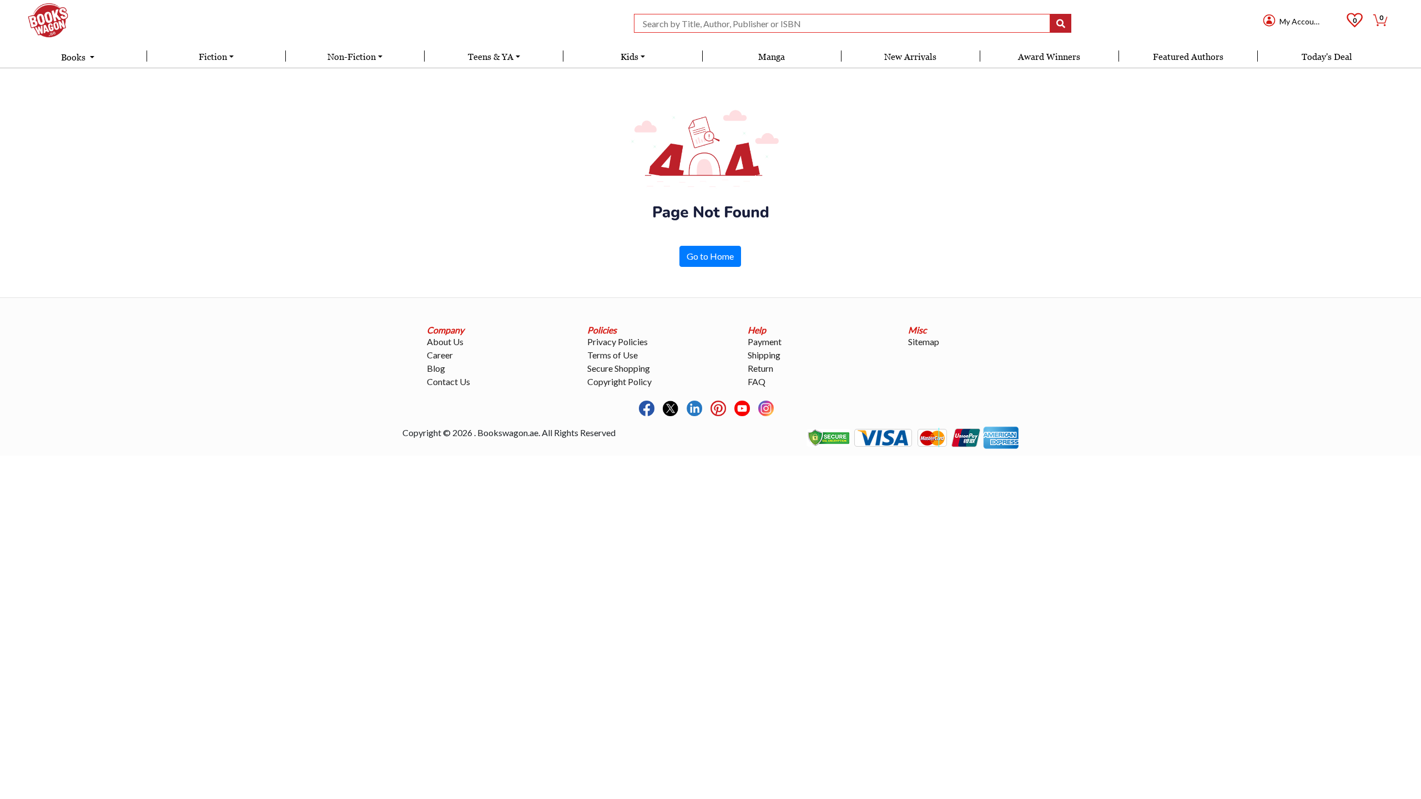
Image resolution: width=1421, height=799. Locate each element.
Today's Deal (1327, 57)
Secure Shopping (618, 368)
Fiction (213, 57)
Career (440, 355)
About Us (445, 341)
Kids (629, 57)
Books (74, 57)
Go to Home (710, 256)
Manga (771, 57)
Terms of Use (612, 355)
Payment (765, 341)
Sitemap (923, 341)
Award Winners (1049, 57)
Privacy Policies (617, 341)
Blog (436, 368)
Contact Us (448, 381)
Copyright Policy (619, 381)
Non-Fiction (351, 57)
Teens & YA (490, 57)
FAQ (756, 381)
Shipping (764, 355)
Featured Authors (1188, 57)
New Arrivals (910, 57)
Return (760, 368)
